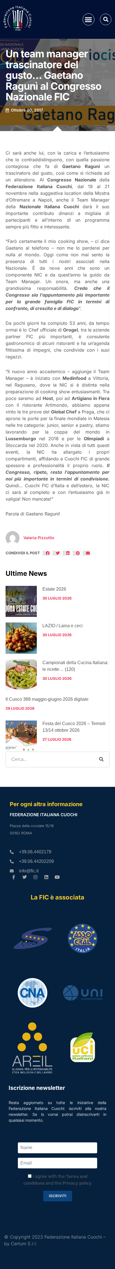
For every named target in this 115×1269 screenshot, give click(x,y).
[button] (89, 19)
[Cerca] (101, 759)
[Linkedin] (46, 877)
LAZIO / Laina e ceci (62, 625)
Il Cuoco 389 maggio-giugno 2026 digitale (47, 699)
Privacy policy (77, 1183)
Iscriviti (57, 1196)
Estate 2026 (54, 589)
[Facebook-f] (14, 877)
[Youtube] (57, 877)
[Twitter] (25, 877)
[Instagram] (36, 877)
